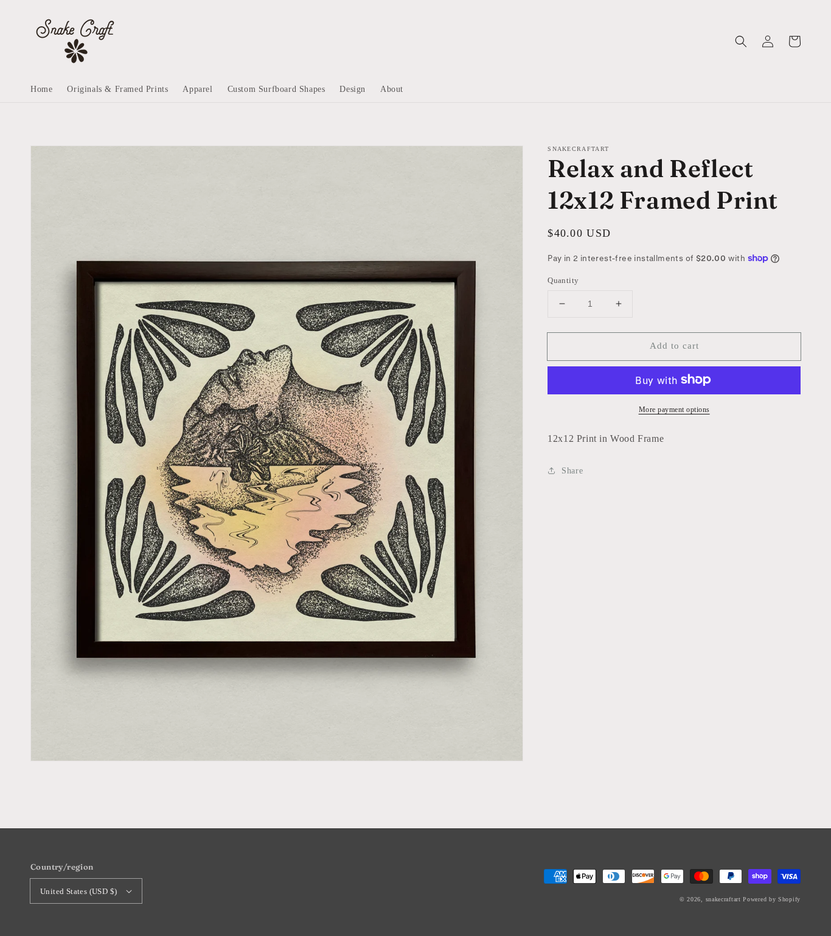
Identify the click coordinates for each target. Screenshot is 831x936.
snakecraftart (723, 899)
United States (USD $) (78, 891)
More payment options (674, 409)
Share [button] (572, 470)
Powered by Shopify (772, 899)
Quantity (563, 280)
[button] (741, 41)
